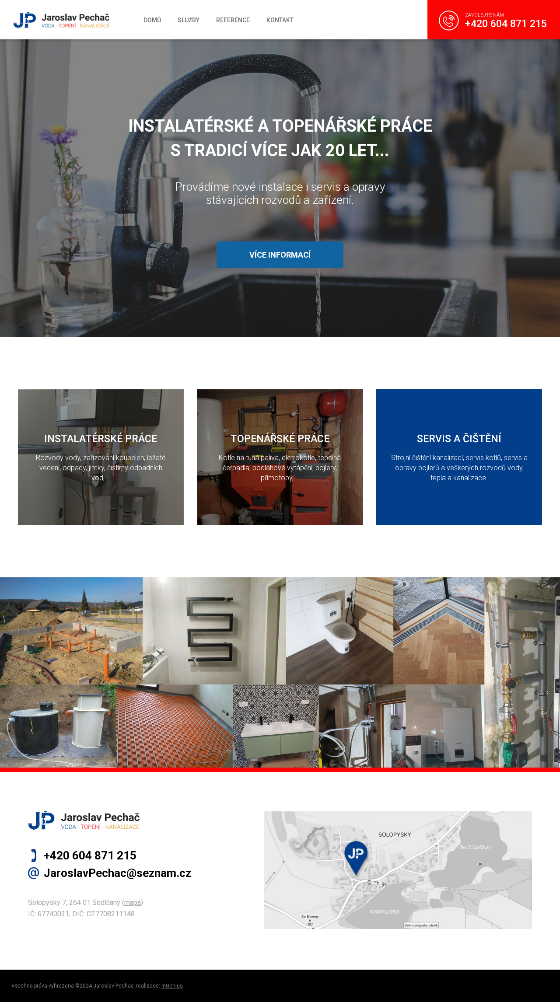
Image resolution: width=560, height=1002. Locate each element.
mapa (132, 902)
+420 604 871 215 (506, 24)
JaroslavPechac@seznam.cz (117, 873)
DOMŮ (152, 20)
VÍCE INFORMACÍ (280, 254)
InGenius (172, 986)
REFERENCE (233, 20)
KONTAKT (280, 20)
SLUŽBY (189, 20)
